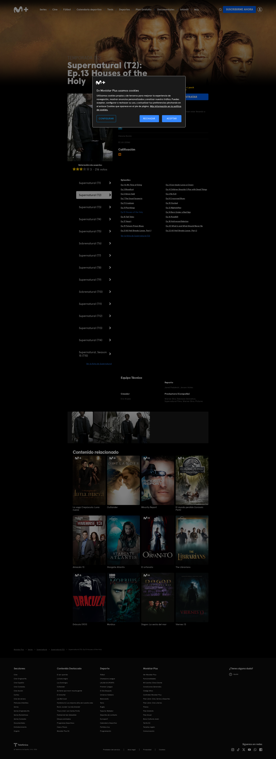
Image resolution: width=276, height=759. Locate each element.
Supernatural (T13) (90, 328)
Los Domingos (62, 683)
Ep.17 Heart (126, 221)
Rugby (102, 707)
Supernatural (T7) (90, 255)
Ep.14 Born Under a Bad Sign (178, 212)
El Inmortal (61, 695)
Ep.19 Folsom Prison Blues (132, 226)
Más (196, 9)
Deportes (124, 9)
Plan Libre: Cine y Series (152, 703)
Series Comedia (20, 719)
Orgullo (17, 731)
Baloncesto (104, 699)
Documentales (165, 9)
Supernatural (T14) (90, 340)
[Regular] (81, 169)
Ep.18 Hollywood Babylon (177, 221)
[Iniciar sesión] (259, 9)
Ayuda (235, 674)
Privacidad (147, 750)
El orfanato (147, 567)
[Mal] (77, 169)
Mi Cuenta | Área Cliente (152, 683)
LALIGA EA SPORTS (107, 683)
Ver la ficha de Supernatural (99, 364)
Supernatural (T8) (90, 267)
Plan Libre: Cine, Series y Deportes (156, 699)
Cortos (16, 695)
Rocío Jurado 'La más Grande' (68, 707)
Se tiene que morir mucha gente (69, 691)
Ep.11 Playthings (128, 208)
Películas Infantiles (21, 703)
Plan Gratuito (144, 9)
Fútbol (67, 9)
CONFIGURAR (106, 118)
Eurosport (104, 719)
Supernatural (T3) (90, 207)
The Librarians (183, 567)
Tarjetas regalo (149, 727)
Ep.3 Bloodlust (127, 189)
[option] (83, 427)
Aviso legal (132, 750)
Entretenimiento (20, 727)
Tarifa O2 (146, 723)
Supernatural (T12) (90, 316)
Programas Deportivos (65, 723)
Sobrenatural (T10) (91, 291)
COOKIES (162, 750)
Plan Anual (147, 715)
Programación (105, 731)
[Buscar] (220, 9)
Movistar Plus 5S (63, 731)
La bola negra (62, 679)
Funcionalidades (149, 679)
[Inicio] (21, 9)
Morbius (111, 624)
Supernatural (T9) (90, 279)
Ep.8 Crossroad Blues (175, 198)
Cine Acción (18, 691)
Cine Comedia (19, 687)
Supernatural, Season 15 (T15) (93, 353)
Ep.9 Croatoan (127, 203)
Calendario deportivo (89, 9)
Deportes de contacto (108, 715)
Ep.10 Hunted (172, 203)
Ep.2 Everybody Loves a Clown (179, 185)
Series (43, 9)
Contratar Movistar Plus (152, 695)
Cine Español (19, 683)
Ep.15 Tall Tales (127, 217)
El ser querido (62, 675)
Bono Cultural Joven (151, 719)
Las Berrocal (62, 699)
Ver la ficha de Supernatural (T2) (135, 236)
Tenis (110, 9)
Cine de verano (20, 699)
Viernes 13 (181, 624)
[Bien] (84, 169)
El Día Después (106, 691)
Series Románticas (21, 715)
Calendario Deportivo (108, 723)
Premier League (106, 687)
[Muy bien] (88, 169)
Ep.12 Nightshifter (173, 208)
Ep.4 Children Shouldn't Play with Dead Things (186, 189)
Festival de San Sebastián (66, 715)
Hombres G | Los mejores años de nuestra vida (75, 703)
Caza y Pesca (62, 727)
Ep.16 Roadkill (172, 217)
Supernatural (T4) (90, 219)
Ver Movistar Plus (149, 675)
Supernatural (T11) (90, 304)
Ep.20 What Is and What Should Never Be (184, 226)
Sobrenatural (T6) (90, 243)
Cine (54, 9)
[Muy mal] (74, 169)
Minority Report (149, 507)
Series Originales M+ (22, 711)
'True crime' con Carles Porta (68, 711)
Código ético (148, 691)
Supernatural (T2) (90, 195)
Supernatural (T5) (90, 231)
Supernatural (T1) (90, 183)
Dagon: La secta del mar (153, 624)
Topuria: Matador (106, 711)
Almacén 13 (78, 567)
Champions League (107, 679)
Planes (145, 707)
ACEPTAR (172, 118)
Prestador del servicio (111, 750)
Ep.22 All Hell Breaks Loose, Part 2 (181, 230)
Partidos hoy (105, 727)
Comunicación (148, 731)
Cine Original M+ (20, 679)
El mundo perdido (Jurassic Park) (189, 508)
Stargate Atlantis (116, 567)
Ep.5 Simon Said (128, 194)
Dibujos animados (64, 719)
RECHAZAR (149, 118)
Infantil (184, 9)
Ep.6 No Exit (171, 194)
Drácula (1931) (80, 624)
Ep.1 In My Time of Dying (131, 185)
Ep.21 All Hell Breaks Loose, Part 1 (136, 230)
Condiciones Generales (152, 687)
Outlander (112, 507)
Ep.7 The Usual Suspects (131, 198)
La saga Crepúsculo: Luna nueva (86, 508)
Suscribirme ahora (239, 9)
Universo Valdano (107, 695)
